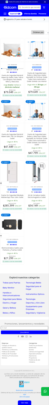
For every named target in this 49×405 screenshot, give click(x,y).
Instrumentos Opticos (35, 294)
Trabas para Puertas (11, 283)
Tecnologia (30, 299)
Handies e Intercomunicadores (11, 294)
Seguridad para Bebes (12, 299)
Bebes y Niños (9, 313)
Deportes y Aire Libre (35, 303)
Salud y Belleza (9, 308)
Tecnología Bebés (33, 283)
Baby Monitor (8, 288)
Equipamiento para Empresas (34, 307)
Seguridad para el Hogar (33, 287)
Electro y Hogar (9, 303)
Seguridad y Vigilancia (35, 313)
